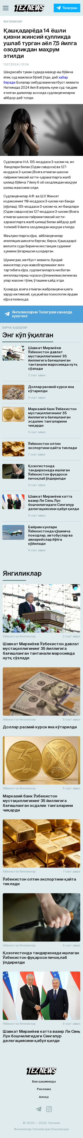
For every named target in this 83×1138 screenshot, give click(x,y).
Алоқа (44, 1097)
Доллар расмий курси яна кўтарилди (40, 727)
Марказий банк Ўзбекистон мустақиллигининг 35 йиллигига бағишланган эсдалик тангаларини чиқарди (38, 803)
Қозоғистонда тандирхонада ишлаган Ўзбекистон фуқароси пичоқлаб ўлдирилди (41, 957)
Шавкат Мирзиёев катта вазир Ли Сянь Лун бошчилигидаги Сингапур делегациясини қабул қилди (41, 1036)
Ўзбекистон (11, 636)
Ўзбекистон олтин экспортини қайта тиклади (39, 881)
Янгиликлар (12, 21)
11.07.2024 (11, 64)
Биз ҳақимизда (44, 1081)
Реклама (44, 1089)
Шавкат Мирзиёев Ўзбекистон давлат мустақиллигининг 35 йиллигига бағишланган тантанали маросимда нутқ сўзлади (41, 651)
